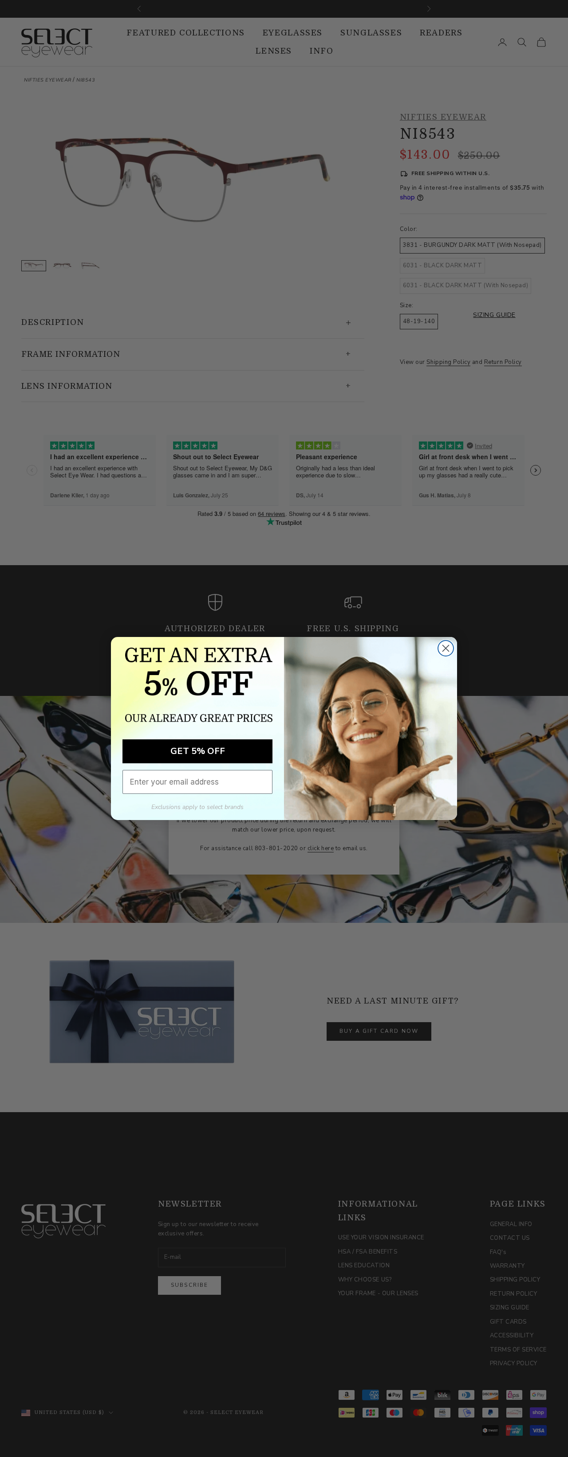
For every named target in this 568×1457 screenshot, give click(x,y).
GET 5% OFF (197, 751)
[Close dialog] (446, 648)
